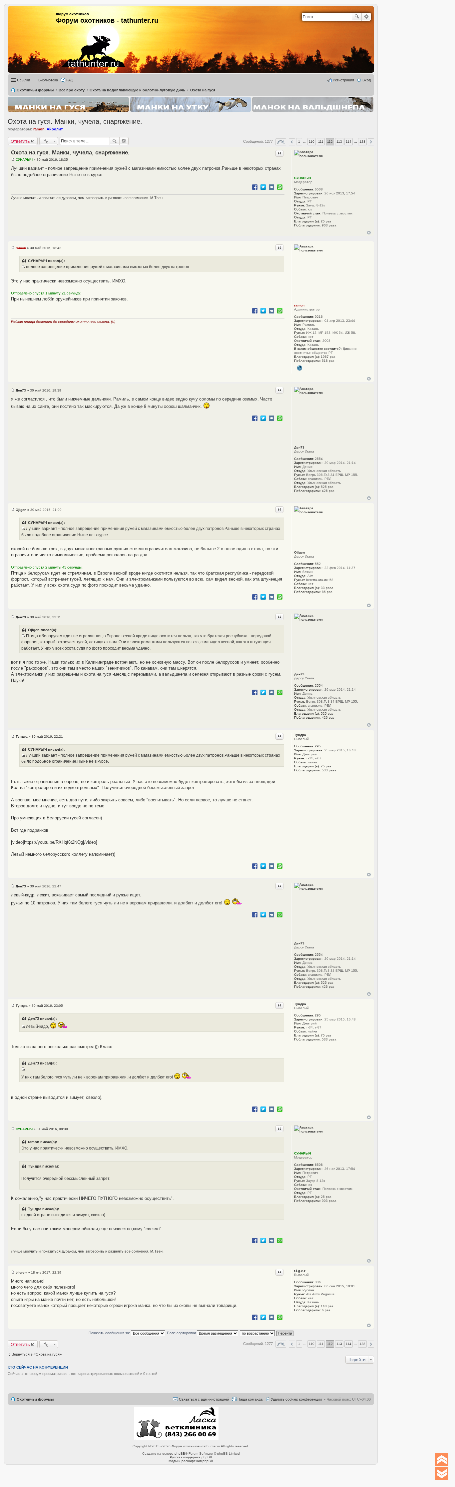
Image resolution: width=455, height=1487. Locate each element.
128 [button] (362, 141)
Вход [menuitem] (366, 80)
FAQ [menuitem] (70, 80)
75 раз (326, 766)
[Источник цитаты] (23, 266)
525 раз (327, 487)
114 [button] (348, 141)
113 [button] (339, 141)
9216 (319, 316)
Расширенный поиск (366, 17)
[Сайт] (299, 368)
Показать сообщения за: (110, 1333)
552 (318, 564)
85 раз (327, 592)
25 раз (326, 221)
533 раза (329, 770)
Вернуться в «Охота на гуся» (37, 1354)
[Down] (441, 1473)
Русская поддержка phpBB (191, 1457)
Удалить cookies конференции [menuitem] (296, 1399)
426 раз (328, 491)
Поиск (357, 17)
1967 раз (328, 356)
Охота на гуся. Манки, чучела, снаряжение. (75, 121)
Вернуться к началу (369, 232)
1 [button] (299, 141)
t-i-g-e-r (299, 1271)
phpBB (180, 1453)
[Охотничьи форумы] (84, 36)
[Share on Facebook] (254, 187)
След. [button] (371, 141)
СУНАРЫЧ (302, 178)
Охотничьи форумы (35, 1399)
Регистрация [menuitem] (343, 80)
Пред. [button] (292, 141)
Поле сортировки (182, 1333)
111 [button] (320, 141)
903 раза (329, 225)
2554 (319, 459)
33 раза (327, 588)
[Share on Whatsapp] (279, 187)
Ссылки (23, 80)
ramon (39, 129)
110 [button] (311, 141)
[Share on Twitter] (263, 187)
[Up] (441, 1459)
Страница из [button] (280, 141)
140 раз (327, 1306)
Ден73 (299, 447)
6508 (319, 189)
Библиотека (48, 80)
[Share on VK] (271, 187)
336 (318, 1282)
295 (318, 746)
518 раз (328, 360)
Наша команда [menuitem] (249, 1399)
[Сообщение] (13, 159)
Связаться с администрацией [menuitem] (204, 1399)
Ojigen (299, 552)
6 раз (326, 1310)
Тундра (300, 735)
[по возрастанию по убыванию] (257, 1333)
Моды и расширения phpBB (191, 1461)
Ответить (20, 141)
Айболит (55, 129)
